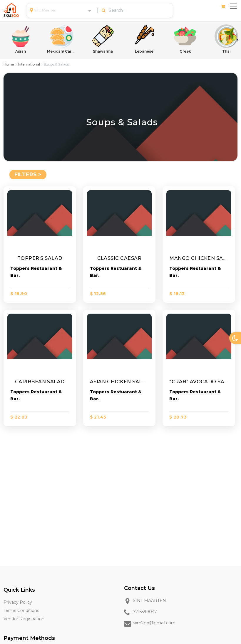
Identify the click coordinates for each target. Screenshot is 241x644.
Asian (20, 51)
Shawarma (103, 51)
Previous (3, 40)
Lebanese (144, 51)
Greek (185, 51)
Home (9, 64)
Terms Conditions (21, 610)
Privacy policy (18, 602)
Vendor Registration (24, 618)
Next (237, 40)
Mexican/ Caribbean (61, 51)
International (29, 64)
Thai (226, 51)
